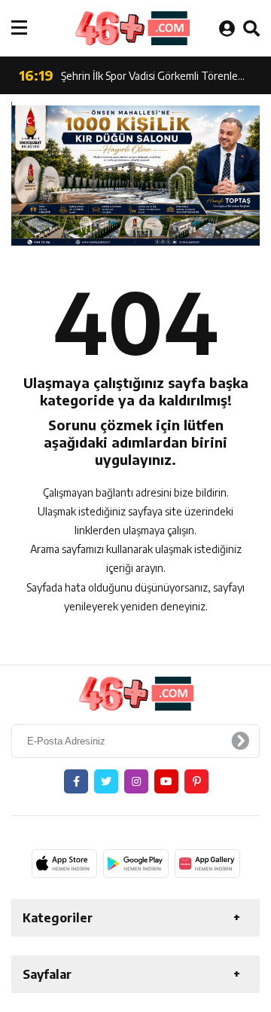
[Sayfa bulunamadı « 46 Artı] (131, 28)
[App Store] (64, 863)
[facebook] (76, 781)
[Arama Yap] (251, 27)
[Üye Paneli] (227, 27)
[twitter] (106, 781)
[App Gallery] (207, 863)
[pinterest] (196, 781)
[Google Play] (136, 863)
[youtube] (166, 781)
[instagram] (136, 781)
